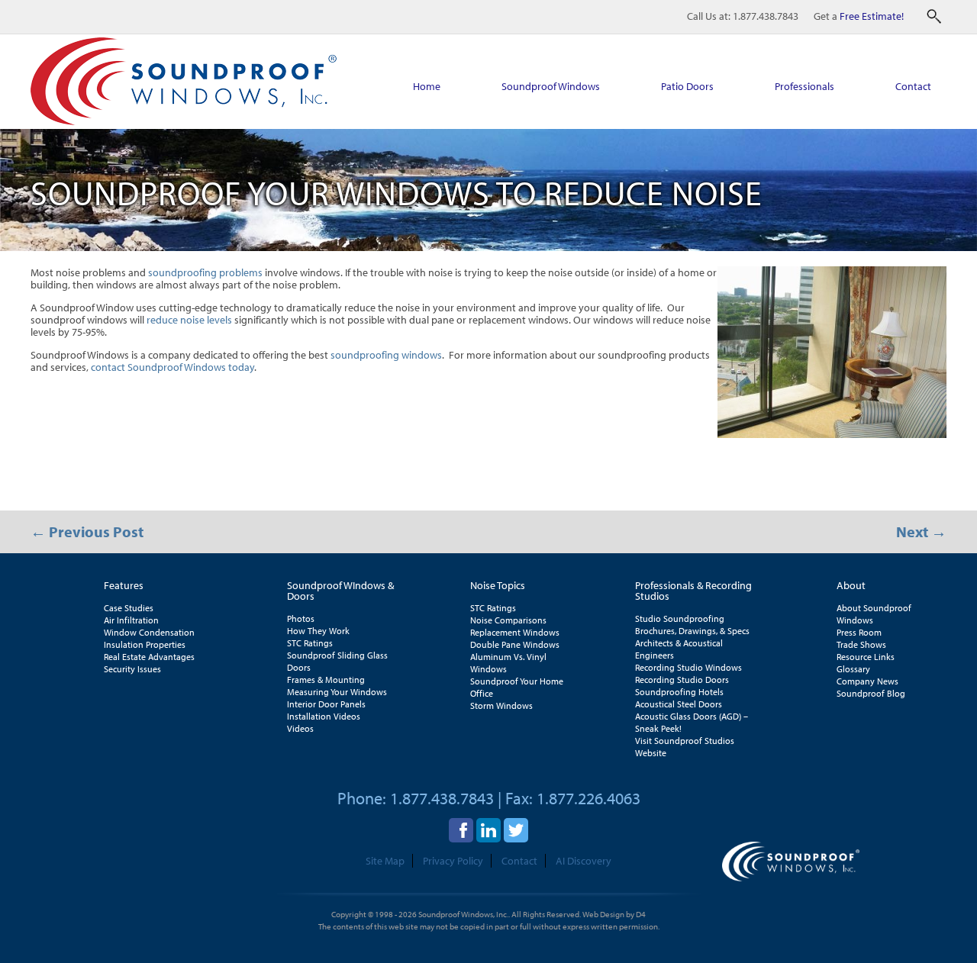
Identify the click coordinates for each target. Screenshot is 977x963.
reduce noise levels (189, 320)
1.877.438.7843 (765, 16)
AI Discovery (583, 861)
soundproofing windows (386, 355)
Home (426, 86)
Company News (867, 681)
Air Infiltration (131, 620)
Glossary (853, 669)
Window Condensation (149, 632)
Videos (300, 728)
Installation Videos (323, 716)
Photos (300, 618)
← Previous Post (87, 531)
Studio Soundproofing (679, 618)
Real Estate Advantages (149, 656)
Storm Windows (501, 705)
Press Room (859, 632)
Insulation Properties (144, 644)
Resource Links (866, 656)
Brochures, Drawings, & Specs (692, 630)
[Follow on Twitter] (516, 830)
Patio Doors (687, 86)
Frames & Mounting (326, 679)
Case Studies (128, 608)
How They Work (318, 630)
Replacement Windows (514, 632)
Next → (921, 531)
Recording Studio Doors (682, 679)
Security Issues (132, 669)
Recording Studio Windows (688, 667)
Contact (913, 86)
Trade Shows (861, 644)
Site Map (385, 861)
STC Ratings (310, 643)
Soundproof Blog (871, 693)
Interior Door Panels (326, 704)
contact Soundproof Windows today (172, 367)
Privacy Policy (453, 861)
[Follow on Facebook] (461, 830)
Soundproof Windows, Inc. (463, 914)
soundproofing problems (205, 272)
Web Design (603, 914)
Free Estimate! (872, 16)
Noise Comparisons (508, 620)
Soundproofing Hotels (679, 691)
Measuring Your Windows (337, 691)
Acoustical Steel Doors (678, 704)
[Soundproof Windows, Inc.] (184, 121)
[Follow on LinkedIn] (488, 830)
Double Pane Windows (514, 644)
